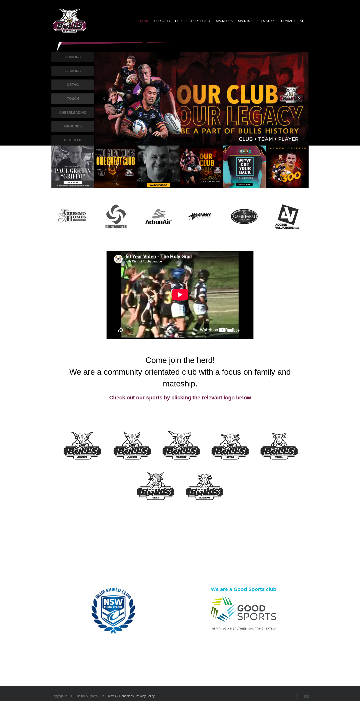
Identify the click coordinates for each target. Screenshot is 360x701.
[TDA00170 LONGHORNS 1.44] (244, 147)
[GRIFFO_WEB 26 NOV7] (158, 147)
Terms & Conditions (121, 696)
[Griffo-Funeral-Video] (72, 147)
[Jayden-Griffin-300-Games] (287, 147)
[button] (301, 21)
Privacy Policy (145, 696)
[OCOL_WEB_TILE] (201, 147)
